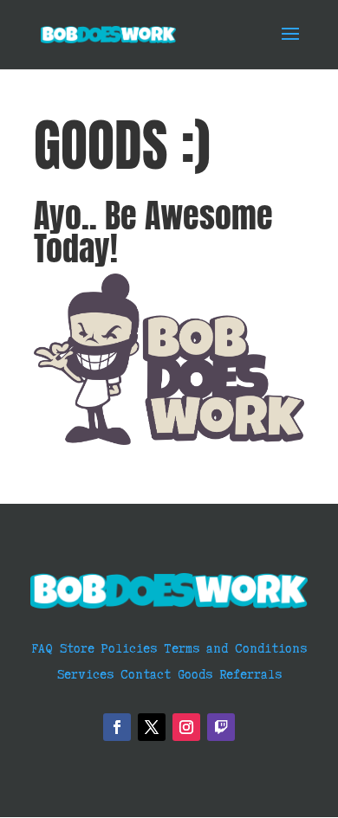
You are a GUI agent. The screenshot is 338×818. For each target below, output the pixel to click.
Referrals (250, 673)
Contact (145, 673)
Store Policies (108, 647)
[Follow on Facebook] (117, 727)
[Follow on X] (152, 727)
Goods (195, 673)
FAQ (45, 647)
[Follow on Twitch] (221, 727)
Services (85, 673)
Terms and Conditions (235, 647)
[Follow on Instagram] (186, 727)
